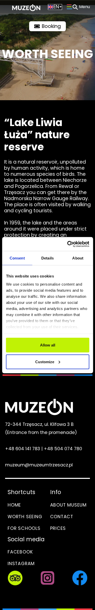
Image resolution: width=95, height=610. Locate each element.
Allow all (47, 345)
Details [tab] (47, 258)
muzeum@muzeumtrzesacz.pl (39, 465)
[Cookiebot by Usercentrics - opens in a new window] (67, 244)
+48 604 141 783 (22, 449)
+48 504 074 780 (63, 449)
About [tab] (77, 258)
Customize (44, 361)
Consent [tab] (17, 258)
